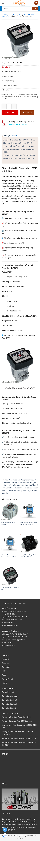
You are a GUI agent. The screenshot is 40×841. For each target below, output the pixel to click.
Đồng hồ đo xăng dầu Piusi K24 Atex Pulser (29, 556)
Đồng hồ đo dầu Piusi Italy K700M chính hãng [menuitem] (19, 140)
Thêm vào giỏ (10, 113)
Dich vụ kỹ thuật (7, 679)
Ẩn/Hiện (14, 136)
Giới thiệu (5, 663)
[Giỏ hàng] (36, 3)
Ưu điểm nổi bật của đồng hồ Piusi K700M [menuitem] (18, 146)
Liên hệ (4, 683)
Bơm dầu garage (7, 830)
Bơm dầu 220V (20, 822)
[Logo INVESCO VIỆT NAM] (19, 3)
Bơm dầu (15, 490)
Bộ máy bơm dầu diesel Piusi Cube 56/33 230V (19, 738)
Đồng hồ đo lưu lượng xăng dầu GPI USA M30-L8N (10, 556)
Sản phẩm (16, 14)
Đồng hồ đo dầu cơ (13, 488)
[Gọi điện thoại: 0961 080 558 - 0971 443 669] (5, 829)
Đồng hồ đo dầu (14, 480)
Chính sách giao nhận (10, 696)
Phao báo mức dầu (15, 827)
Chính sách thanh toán (10, 700)
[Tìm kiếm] (35, 8)
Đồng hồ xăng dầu (27, 480)
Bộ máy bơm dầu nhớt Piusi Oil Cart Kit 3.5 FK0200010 (17, 733)
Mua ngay (27, 113)
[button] (36, 24)
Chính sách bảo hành (9, 704)
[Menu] (3, 2)
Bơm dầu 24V (9, 822)
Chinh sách (6, 667)
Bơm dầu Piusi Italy (29, 827)
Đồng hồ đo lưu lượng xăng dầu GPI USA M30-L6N (29, 523)
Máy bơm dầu (7, 490)
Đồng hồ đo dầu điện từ (29, 488)
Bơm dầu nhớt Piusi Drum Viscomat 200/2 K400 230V (19, 726)
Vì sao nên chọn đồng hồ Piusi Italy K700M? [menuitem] (19, 158)
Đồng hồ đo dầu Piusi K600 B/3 (10, 588)
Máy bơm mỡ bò (11, 824)
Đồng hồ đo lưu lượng (21, 482)
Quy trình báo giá (8, 692)
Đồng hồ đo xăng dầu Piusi (22, 16)
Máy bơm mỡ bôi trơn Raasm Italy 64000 (16, 717)
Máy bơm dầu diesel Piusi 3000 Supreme (17, 721)
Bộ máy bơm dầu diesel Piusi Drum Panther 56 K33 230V (19, 744)
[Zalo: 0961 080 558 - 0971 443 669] (5, 835)
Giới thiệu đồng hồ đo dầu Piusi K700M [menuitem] (17, 143)
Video (4, 675)
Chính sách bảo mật (9, 708)
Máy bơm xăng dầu (26, 490)
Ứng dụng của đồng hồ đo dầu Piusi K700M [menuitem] (19, 155)
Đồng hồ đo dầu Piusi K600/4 (8, 523)
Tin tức (4, 671)
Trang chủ (6, 14)
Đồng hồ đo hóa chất (24, 485)
